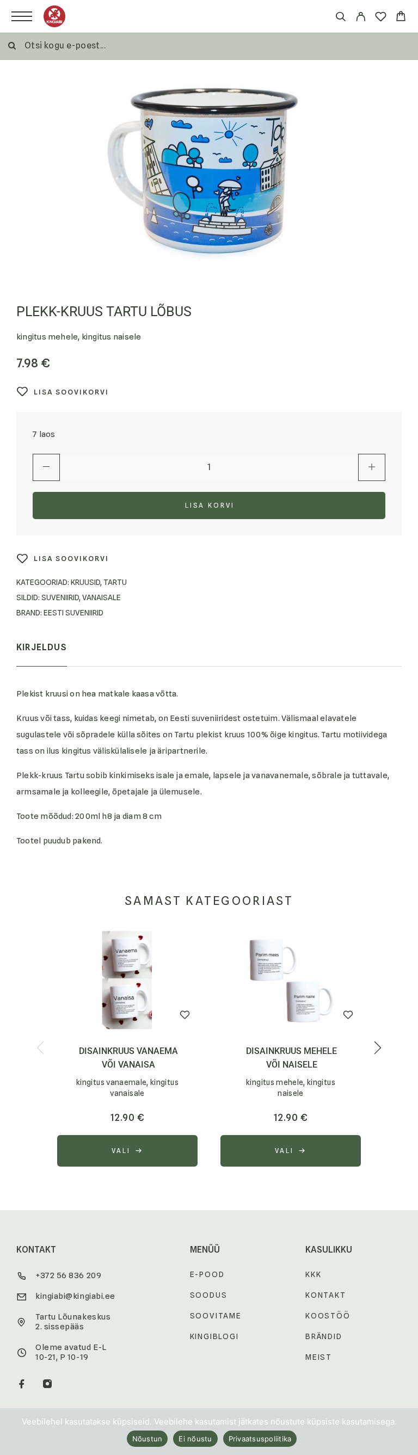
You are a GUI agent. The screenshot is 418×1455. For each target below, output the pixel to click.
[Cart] (401, 17)
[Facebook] (22, 1384)
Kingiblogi (214, 1336)
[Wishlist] (380, 18)
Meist (318, 1357)
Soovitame (216, 1315)
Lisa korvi (210, 505)
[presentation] (40, 1048)
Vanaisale (101, 597)
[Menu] (22, 16)
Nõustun (147, 1438)
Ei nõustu (195, 1438)
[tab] (41, 655)
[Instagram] (47, 1384)
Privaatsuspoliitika (260, 1438)
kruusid (85, 582)
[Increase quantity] (371, 467)
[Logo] (54, 16)
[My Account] (360, 18)
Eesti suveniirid (73, 612)
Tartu (115, 582)
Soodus (209, 1295)
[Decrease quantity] (46, 467)
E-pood (207, 1274)
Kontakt (325, 1295)
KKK (313, 1274)
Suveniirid (60, 597)
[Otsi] (340, 18)
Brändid (323, 1336)
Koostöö (328, 1315)
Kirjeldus (41, 647)
